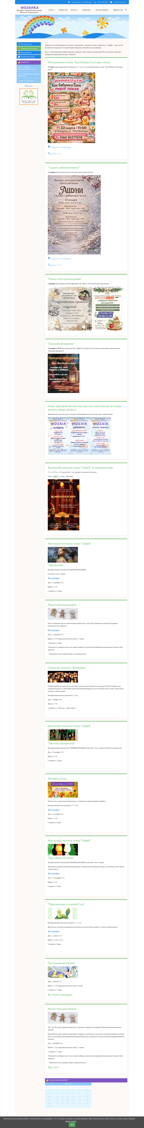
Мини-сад (118, 10)
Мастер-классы (26, 44)
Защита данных (70, 1121)
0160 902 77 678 (55, 154)
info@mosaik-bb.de (119, 2)
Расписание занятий (58, 1080)
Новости (63, 10)
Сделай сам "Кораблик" (26, 81)
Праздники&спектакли (29, 48)
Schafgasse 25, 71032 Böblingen (81, 2)
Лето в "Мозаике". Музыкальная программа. (27, 68)
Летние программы (28, 57)
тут (49, 52)
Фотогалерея (103, 10)
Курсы (75, 10)
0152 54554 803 (102, 2)
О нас (52, 10)
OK (72, 1125)
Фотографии (54, 578)
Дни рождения (26, 52)
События (87, 10)
